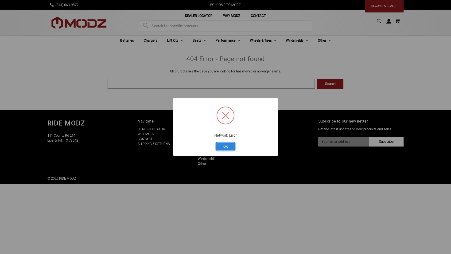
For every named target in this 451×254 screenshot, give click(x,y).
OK (225, 146)
